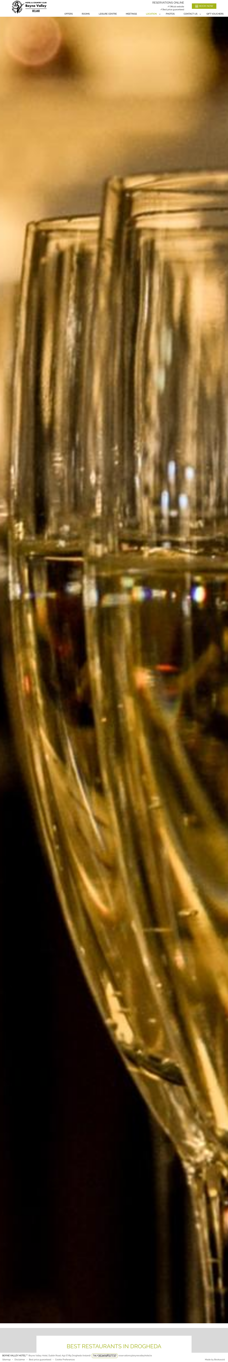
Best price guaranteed (40, 1359)
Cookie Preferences (65, 1359)
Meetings (131, 14)
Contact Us (190, 14)
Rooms (86, 14)
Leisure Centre (108, 14)
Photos (170, 14)
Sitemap (6, 1359)
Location (151, 14)
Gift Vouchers (215, 14)
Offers (68, 14)
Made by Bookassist (215, 1359)
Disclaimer (20, 1359)
